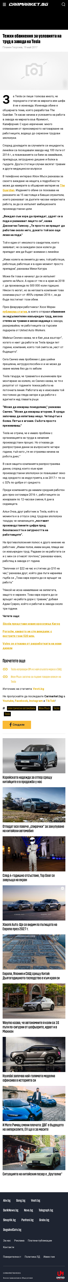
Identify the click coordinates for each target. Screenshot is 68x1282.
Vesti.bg (38, 688)
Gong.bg (20, 1200)
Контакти (8, 1247)
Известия (49, 1256)
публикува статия (15, 311)
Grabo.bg (44, 1220)
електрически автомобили (21, 708)
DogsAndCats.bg (12, 1229)
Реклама (19, 1240)
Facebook (21, 700)
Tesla (7, 714)
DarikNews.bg (10, 1210)
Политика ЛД (32, 1256)
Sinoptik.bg (9, 1220)
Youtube (8, 700)
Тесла (56, 708)
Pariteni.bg (27, 1220)
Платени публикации (40, 1240)
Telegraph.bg (46, 1210)
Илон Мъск (44, 708)
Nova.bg (28, 1210)
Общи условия (27, 1278)
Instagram (36, 700)
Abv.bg (6, 1200)
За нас (7, 1240)
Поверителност (12, 1256)
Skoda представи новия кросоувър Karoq (31, 623)
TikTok (50, 700)
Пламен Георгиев (12, 47)
